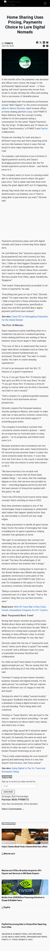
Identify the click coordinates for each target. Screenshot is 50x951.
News (17, 937)
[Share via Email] (47, 42)
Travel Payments (19, 940)
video (30, 940)
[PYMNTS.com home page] (14, 3)
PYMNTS (9, 43)
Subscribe (8, 792)
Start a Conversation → (13, 809)
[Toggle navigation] (45, 3)
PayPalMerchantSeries (37, 937)
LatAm (4, 937)
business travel (20, 934)
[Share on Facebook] (37, 42)
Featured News (35, 934)
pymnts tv (6, 940)
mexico (11, 937)
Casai (29, 111)
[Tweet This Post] (40, 42)
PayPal (44, 128)
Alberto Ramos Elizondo (13, 108)
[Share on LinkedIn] (44, 42)
